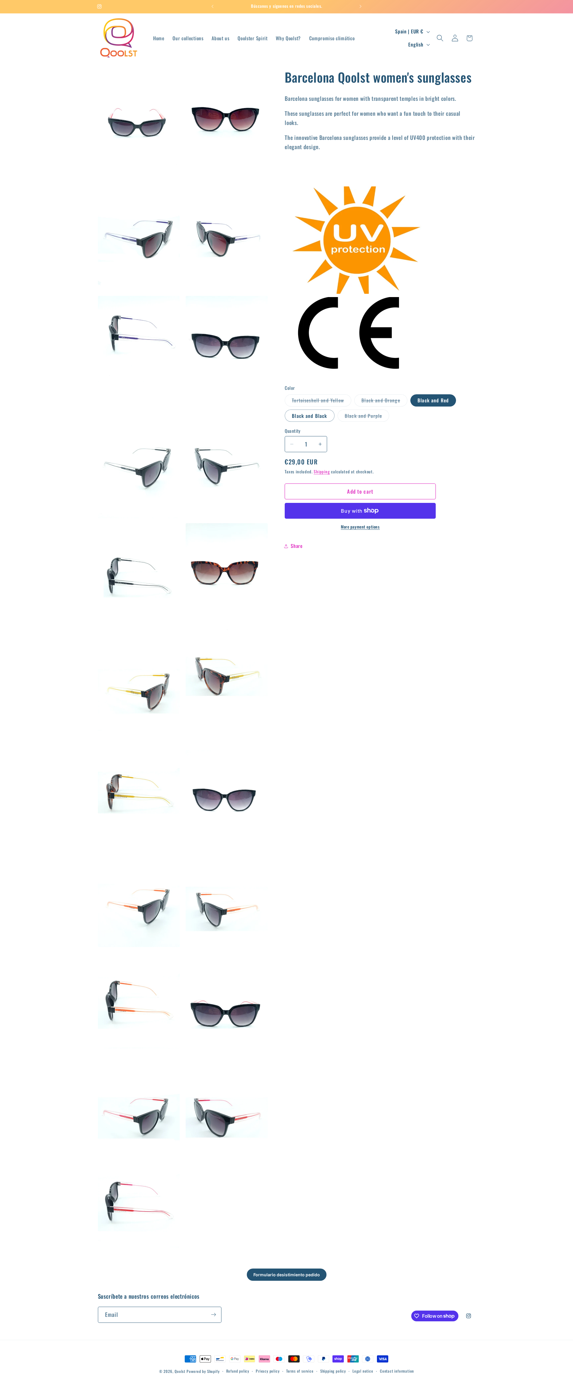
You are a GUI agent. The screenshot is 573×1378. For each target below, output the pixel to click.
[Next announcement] (360, 6)
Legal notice (362, 1371)
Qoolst (180, 1371)
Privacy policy (267, 1371)
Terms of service (300, 1371)
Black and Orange (384, 401)
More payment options (360, 527)
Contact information (397, 1371)
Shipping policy (333, 1371)
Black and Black (309, 415)
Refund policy (237, 1371)
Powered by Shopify (203, 1371)
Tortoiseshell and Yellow (321, 401)
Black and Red (433, 400)
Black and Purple (367, 417)
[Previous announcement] (212, 6)
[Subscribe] (213, 1314)
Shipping (322, 472)
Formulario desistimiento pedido (286, 1274)
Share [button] (296, 545)
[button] (440, 38)
